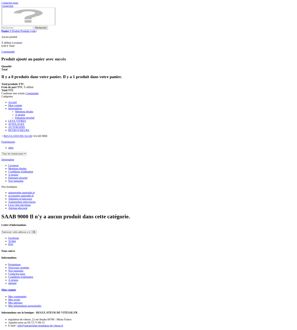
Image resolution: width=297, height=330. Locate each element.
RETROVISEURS (18, 130)
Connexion (7, 5)
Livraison (13, 165)
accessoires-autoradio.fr (21, 195)
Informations (15, 108)
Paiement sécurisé (24, 117)
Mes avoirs (14, 299)
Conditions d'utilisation (20, 171)
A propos (20, 114)
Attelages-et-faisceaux (20, 198)
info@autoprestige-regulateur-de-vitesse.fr (40, 325)
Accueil (12, 102)
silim (10, 147)
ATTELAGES (16, 124)
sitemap (12, 283)
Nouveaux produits (18, 267)
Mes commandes (17, 296)
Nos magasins (15, 180)
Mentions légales (24, 111)
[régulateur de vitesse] (28, 24)
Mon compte (15, 105)
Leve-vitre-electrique (19, 205)
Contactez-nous (9, 2)
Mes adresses (15, 302)
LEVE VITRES (17, 120)
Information (7, 159)
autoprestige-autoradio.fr (21, 192)
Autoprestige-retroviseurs (22, 201)
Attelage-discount (17, 208)
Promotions (14, 264)
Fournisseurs (8, 141)
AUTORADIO (16, 127)
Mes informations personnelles (24, 305)
